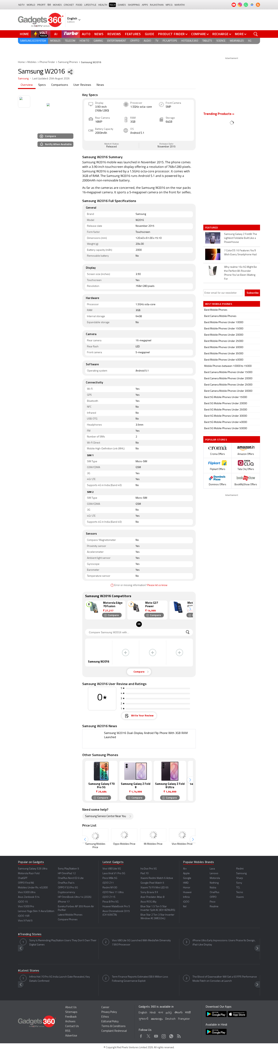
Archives (70, 1021)
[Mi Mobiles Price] (153, 834)
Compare (198, 34)
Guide (149, 34)
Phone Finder (47, 62)
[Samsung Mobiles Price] (95, 834)
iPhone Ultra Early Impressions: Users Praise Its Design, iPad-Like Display (224, 942)
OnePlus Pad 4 (66, 883)
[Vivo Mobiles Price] (182, 834)
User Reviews (82, 85)
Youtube (156, 1035)
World (31, 5)
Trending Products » (218, 114)
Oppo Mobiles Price (124, 844)
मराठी (188, 1012)
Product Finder (171, 34)
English (143, 1012)
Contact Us (72, 1026)
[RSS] (258, 5)
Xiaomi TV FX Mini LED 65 (155, 887)
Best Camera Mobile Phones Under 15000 (228, 372)
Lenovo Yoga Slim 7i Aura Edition (36, 911)
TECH (112, 5)
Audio (147, 40)
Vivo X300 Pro (26, 906)
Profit (41, 5)
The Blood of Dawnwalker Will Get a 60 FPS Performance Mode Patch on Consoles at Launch (225, 978)
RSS (67, 1031)
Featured (212, 227)
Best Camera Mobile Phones (220, 316)
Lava (212, 868)
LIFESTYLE (90, 5)
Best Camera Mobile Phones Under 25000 (228, 384)
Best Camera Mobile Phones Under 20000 (228, 378)
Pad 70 (144, 873)
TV (156, 40)
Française (184, 1019)
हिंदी (49, 5)
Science (220, 40)
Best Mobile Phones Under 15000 (223, 328)
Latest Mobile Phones (70, 914)
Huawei (187, 892)
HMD (186, 883)
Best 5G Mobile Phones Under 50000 (225, 428)
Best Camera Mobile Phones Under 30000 (228, 391)
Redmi (240, 868)
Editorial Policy (110, 1021)
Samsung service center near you (105, 816)
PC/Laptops (170, 40)
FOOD (79, 5)
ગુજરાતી (143, 1019)
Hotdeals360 (189, 40)
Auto (86, 34)
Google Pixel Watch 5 (152, 883)
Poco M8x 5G (110, 878)
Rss (178, 1035)
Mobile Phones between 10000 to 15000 (228, 366)
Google (187, 878)
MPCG (169, 5)
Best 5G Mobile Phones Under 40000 (225, 422)
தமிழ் (169, 1012)
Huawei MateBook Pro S (116, 906)
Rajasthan (157, 5)
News (98, 34)
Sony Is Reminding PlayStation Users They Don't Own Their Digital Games (62, 942)
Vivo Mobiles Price (182, 844)
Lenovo (214, 873)
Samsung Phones (68, 62)
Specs (42, 85)
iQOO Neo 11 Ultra (113, 892)
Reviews (114, 34)
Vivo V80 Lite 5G (112, 868)
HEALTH (102, 5)
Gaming (98, 40)
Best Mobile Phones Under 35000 (223, 353)
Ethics (105, 1017)
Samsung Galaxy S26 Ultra (32, 868)
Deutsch (170, 1019)
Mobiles (55, 40)
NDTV (21, 5)
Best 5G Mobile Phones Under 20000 (225, 403)
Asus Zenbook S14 (29, 897)
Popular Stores (216, 439)
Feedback (71, 1017)
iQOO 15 (23, 901)
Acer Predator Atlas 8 (152, 897)
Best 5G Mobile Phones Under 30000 (225, 416)
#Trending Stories (29, 934)
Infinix (186, 897)
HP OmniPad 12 (67, 873)
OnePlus (214, 892)
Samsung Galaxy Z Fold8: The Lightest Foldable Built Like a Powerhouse (240, 238)
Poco (212, 901)
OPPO (213, 897)
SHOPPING (134, 5)
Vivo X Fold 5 (25, 920)
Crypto (134, 40)
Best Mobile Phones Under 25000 (223, 341)
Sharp (239, 878)
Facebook (141, 1035)
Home (24, 34)
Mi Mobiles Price (153, 844)
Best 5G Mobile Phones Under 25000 (225, 409)
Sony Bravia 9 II (149, 892)
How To (84, 40)
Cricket (69, 5)
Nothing (214, 883)
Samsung (23, 78)
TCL (238, 887)
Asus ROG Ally (148, 901)
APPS (145, 5)
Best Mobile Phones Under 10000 (223, 322)
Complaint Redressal (114, 1031)
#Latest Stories (28, 970)
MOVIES (57, 5)
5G (249, 40)
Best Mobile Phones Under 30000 (223, 347)
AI (56, 34)
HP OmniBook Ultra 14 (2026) (74, 897)
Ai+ (185, 868)
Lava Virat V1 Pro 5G (114, 873)
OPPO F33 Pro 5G (68, 887)
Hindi (153, 1012)
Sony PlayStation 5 (68, 868)
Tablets (207, 40)
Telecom (70, 40)
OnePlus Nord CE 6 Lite (71, 878)
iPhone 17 (64, 901)
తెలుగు (178, 1012)
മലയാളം (157, 1019)
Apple (186, 873)
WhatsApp (171, 1035)
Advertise (71, 1035)
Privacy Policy (109, 1012)
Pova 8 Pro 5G (111, 901)
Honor (186, 887)
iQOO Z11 (108, 883)
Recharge (220, 34)
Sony (239, 883)
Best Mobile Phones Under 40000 (223, 359)
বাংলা (160, 1012)
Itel (184, 906)
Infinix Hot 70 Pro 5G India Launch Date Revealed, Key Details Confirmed (59, 978)
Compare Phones (68, 919)
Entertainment (116, 40)
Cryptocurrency (66, 892)
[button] (190, 609)
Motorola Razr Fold (29, 873)
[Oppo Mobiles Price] (124, 834)
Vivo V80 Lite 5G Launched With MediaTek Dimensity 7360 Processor (141, 942)
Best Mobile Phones (215, 310)
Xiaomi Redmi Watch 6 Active (157, 878)
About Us (71, 1007)
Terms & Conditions (113, 1026)
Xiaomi (240, 897)
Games (122, 5)
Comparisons (59, 85)
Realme (214, 906)
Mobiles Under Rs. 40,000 (33, 887)
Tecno (239, 892)
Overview (27, 85)
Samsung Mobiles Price (95, 846)
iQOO (186, 901)
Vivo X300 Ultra (26, 892)
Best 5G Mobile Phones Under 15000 (225, 397)
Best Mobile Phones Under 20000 (223, 335)
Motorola (215, 878)
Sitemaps (71, 1012)
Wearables (237, 40)
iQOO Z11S (109, 897)
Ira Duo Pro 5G (149, 868)
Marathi (180, 5)
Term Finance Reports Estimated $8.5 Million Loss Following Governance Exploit (140, 978)
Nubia (213, 887)
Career (105, 1007)
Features (133, 34)
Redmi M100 (110, 887)
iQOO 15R (24, 916)
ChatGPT (22, 878)
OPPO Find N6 (26, 883)
